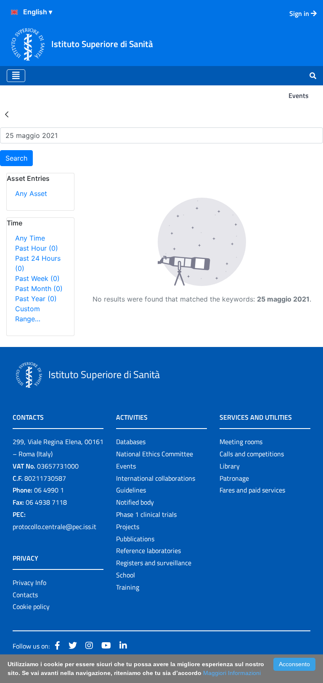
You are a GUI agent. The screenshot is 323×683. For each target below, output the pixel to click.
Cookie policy (31, 606)
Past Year (36, 298)
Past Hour (36, 248)
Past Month (39, 288)
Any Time (30, 238)
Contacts (25, 595)
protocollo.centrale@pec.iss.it (54, 527)
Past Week (37, 278)
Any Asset (31, 193)
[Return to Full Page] (6, 114)
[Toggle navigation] (16, 75)
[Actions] (14, 12)
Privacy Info (29, 582)
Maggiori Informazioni (232, 673)
